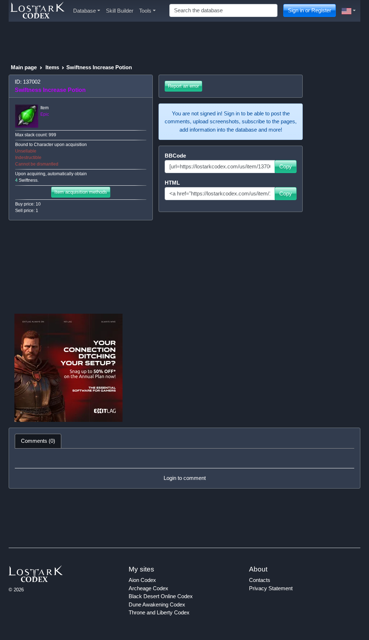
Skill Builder (119, 11)
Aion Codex (142, 580)
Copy (285, 166)
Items (52, 67)
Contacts (259, 580)
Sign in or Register (309, 10)
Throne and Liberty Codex (159, 612)
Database (84, 11)
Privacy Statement (271, 588)
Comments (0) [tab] (38, 441)
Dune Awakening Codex (157, 604)
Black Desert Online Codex (161, 596)
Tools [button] (145, 11)
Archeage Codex (148, 588)
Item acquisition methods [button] (80, 192)
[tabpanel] (184, 468)
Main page (24, 67)
